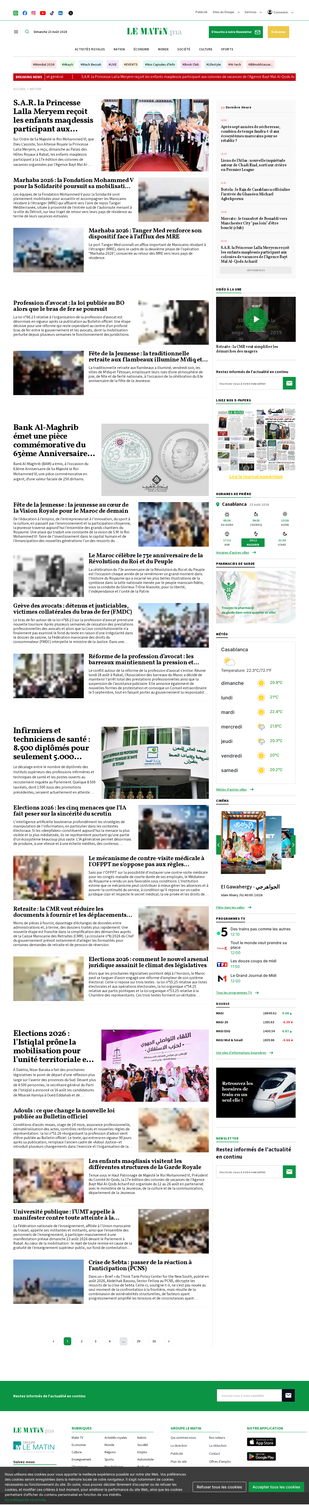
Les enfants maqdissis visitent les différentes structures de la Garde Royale (145, 1164)
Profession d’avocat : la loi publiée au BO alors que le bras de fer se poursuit (68, 306)
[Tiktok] (52, 12)
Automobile (145, 1459)
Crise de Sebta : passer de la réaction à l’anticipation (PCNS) (140, 1266)
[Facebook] (24, 12)
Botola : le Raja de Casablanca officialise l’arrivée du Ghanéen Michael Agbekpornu (255, 195)
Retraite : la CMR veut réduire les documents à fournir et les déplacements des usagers (70, 912)
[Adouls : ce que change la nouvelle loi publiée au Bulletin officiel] (173, 1130)
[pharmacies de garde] (256, 596)
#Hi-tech (234, 64)
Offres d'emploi (220, 1461)
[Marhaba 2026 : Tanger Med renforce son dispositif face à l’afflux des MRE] (48, 250)
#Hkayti (67, 64)
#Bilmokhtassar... (260, 64)
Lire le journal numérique (256, 476)
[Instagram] (33, 12)
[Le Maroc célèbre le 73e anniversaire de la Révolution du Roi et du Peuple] (48, 575)
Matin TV (77, 1437)
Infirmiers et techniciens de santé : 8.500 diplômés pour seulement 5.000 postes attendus (51, 744)
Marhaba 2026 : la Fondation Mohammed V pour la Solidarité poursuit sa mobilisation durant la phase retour (73, 183)
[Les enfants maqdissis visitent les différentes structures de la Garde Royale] (48, 1180)
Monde (163, 49)
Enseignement (81, 1459)
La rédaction (217, 1445)
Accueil (19, 89)
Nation (119, 49)
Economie (79, 1445)
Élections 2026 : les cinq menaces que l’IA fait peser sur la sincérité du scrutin (69, 811)
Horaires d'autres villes (232, 552)
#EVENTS (131, 64)
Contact (214, 1453)
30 (154, 1341)
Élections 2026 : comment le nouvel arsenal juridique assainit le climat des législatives (148, 962)
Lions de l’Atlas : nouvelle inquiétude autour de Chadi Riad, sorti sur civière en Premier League (254, 166)
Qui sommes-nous (183, 1437)
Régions (110, 1452)
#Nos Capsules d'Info (160, 64)
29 (138, 1341)
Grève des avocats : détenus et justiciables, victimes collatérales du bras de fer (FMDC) (72, 609)
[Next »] (169, 1341)
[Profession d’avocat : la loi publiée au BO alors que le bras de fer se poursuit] (173, 322)
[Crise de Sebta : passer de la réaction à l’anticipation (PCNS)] (48, 1282)
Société (183, 49)
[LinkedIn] (60, 12)
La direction (179, 1445)
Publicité (201, 12)
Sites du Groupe (224, 12)
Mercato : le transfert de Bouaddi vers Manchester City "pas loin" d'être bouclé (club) (254, 224)
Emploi (142, 1452)
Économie (141, 49)
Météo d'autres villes (231, 789)
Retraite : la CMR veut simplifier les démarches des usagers (247, 349)
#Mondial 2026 (44, 64)
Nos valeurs (217, 1437)
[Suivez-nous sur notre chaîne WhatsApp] (17, 12)
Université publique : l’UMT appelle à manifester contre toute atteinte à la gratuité (64, 1215)
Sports (227, 49)
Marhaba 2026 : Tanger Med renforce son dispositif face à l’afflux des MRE (145, 234)
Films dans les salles (230, 907)
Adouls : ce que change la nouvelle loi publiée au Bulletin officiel (64, 1114)
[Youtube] (43, 12)
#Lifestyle (213, 64)
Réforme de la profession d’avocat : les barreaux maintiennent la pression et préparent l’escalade (141, 660)
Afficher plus (256, 270)
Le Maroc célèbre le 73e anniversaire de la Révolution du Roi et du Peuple (146, 559)
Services (251, 12)
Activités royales (90, 49)
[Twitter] (71, 12)
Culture (206, 49)
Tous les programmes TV (234, 992)
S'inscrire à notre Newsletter (232, 32)
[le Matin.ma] (154, 31)
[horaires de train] (256, 1092)
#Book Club (191, 64)
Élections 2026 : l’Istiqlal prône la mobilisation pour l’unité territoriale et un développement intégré (51, 1047)
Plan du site (179, 1461)
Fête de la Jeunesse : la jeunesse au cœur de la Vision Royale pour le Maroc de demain (70, 508)
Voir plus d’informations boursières (241, 1052)
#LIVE (113, 64)
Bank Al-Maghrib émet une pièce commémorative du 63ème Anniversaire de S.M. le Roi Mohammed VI (50, 441)
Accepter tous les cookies (276, 1486)
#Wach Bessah (91, 64)
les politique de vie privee (25, 1500)
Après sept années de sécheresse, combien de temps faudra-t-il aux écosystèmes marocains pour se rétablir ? (250, 134)
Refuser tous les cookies (219, 1486)
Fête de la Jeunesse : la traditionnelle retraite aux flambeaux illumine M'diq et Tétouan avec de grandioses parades (145, 357)
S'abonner (278, 32)
